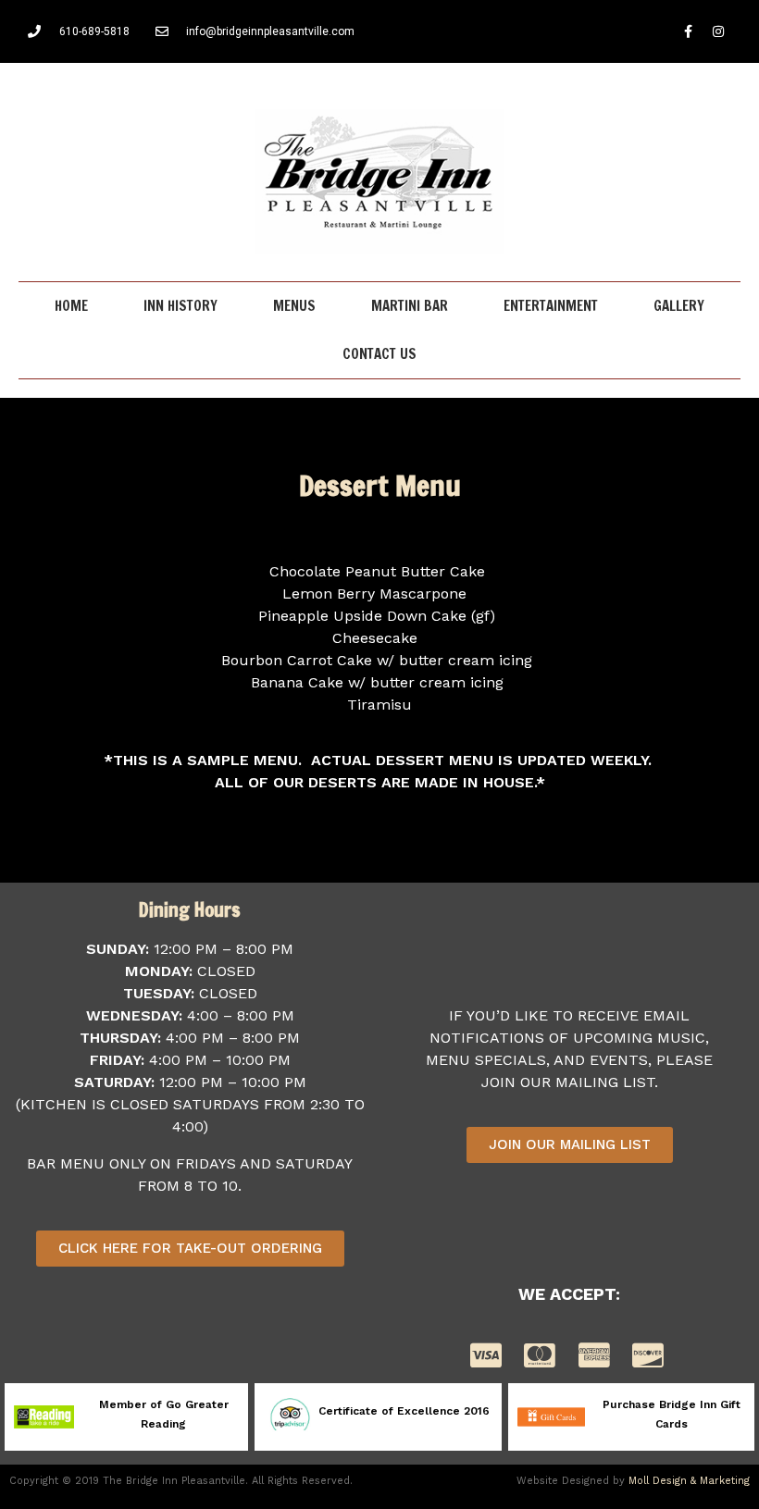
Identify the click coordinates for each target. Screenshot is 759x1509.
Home (71, 305)
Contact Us (379, 354)
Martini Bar (409, 305)
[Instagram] (718, 31)
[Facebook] (688, 31)
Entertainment (551, 305)
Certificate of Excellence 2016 (404, 1410)
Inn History (180, 305)
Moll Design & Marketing (689, 1481)
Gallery (678, 305)
